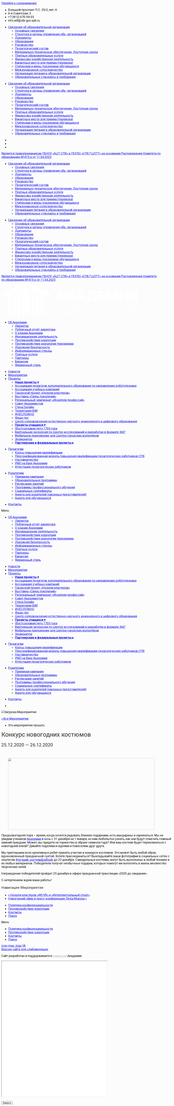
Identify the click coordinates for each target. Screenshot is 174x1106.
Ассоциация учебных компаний (37, 389)
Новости (14, 371)
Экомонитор (23, 439)
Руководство (24, 45)
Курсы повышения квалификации (39, 452)
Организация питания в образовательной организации (53, 73)
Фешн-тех (22, 418)
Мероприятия (17, 375)
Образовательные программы (36, 480)
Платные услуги (26, 354)
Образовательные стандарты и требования (45, 77)
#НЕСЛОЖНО (24, 414)
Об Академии (17, 322)
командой (60, 956)
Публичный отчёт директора (35, 329)
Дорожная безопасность (32, 347)
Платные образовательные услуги (39, 55)
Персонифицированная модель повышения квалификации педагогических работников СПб (79, 456)
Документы (23, 38)
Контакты (15, 504)
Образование (24, 41)
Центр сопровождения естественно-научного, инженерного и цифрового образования (76, 421)
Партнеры (22, 358)
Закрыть (7, 1103)
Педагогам (15, 449)
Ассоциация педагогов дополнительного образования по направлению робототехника (75, 385)
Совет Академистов (29, 403)
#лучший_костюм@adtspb (34, 859)
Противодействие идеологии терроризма (44, 343)
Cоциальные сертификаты (33, 491)
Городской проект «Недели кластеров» (42, 393)
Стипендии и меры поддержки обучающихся (47, 66)
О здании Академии (29, 333)
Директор (22, 326)
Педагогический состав (32, 48)
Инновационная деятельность (36, 336)
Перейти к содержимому (19, 3)
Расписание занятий (29, 484)
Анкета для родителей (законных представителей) (50, 494)
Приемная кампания (29, 476)
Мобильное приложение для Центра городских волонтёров (57, 435)
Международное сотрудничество (39, 70)
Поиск (12, 916)
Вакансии (21, 361)
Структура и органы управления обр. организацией (50, 34)
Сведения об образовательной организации (39, 27)
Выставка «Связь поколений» (35, 396)
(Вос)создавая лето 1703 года (36, 428)
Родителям (16, 473)
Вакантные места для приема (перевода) (44, 62)
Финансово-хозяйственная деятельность (44, 59)
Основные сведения (29, 30)
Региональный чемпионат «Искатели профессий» (49, 400)
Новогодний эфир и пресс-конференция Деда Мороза (47, 898)
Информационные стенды (33, 351)
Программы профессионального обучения (45, 487)
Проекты (14, 378)
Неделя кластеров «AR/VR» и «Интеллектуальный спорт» (49, 895)
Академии (34, 839)
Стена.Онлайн (24, 407)
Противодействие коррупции (35, 340)
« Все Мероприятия (15, 718)
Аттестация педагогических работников (43, 467)
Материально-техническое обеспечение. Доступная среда (56, 52)
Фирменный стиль (28, 365)
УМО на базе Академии (31, 463)
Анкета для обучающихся (33, 498)
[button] (87, 510)
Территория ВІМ (26, 410)
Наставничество (26, 459)
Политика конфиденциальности (30, 905)
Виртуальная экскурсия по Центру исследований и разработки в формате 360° (70, 432)
